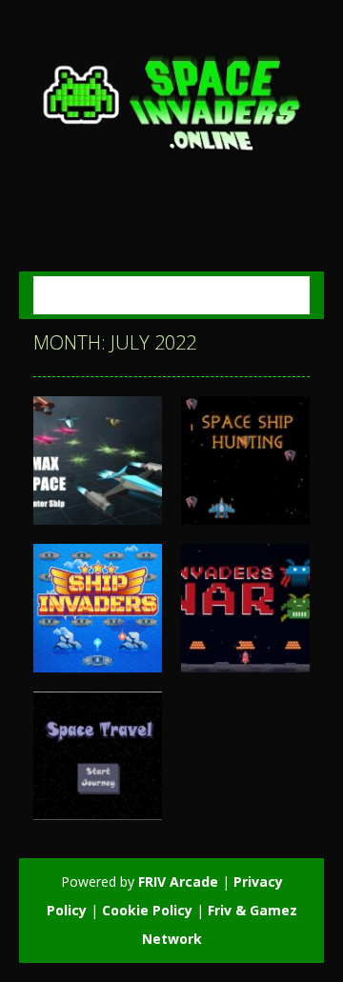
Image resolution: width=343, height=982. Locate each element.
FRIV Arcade (178, 881)
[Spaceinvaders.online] (171, 99)
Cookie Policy (147, 910)
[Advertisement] (188, 207)
